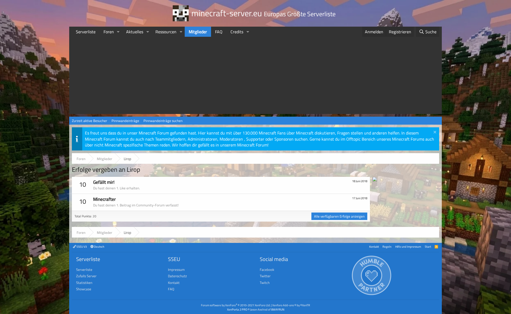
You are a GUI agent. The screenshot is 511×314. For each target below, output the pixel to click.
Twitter (265, 276)
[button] (118, 32)
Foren (109, 31)
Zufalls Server (86, 276)
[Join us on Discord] (375, 180)
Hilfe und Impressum (408, 246)
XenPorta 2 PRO (237, 309)
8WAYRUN (277, 309)
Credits (236, 31)
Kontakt (374, 246)
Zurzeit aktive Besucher (89, 120)
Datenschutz (177, 276)
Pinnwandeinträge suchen (163, 120)
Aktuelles (134, 31)
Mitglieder (198, 31)
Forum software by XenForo (235, 305)
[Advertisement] (255, 76)
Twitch (265, 282)
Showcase (83, 289)
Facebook (267, 269)
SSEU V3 (81, 246)
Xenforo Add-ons (291, 305)
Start (428, 246)
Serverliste (86, 31)
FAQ (218, 31)
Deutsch (98, 246)
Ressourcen (165, 31)
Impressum (176, 269)
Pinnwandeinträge (125, 120)
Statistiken (84, 282)
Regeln (387, 246)
